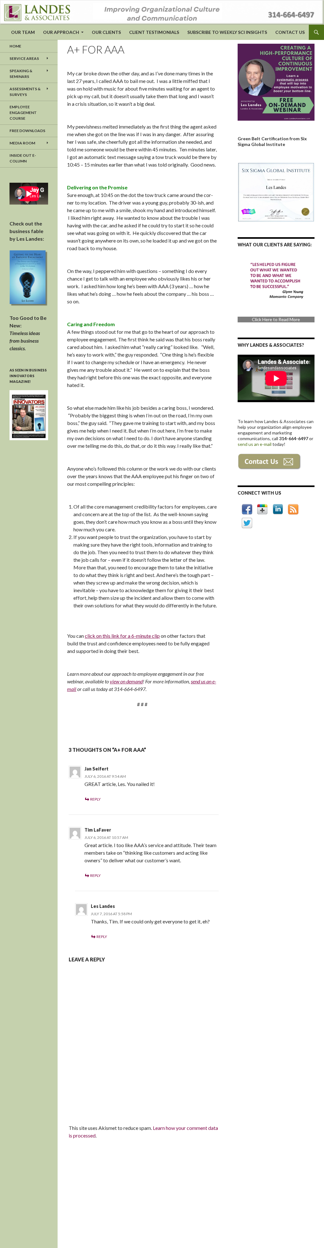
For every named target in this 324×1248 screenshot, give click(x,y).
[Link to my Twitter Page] (247, 523)
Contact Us (290, 32)
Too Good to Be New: (28, 333)
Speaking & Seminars (20, 73)
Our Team (23, 32)
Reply (95, 799)
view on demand (126, 681)
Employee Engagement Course (23, 113)
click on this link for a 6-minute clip (122, 636)
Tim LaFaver (97, 830)
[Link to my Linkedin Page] (278, 509)
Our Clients (106, 32)
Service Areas (24, 58)
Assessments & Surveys (24, 91)
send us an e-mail (255, 444)
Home (15, 46)
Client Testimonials (154, 32)
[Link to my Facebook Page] (247, 509)
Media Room (22, 143)
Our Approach (61, 32)
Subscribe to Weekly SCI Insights (227, 32)
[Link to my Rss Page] (293, 509)
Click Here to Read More (276, 315)
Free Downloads (27, 130)
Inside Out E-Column (22, 158)
